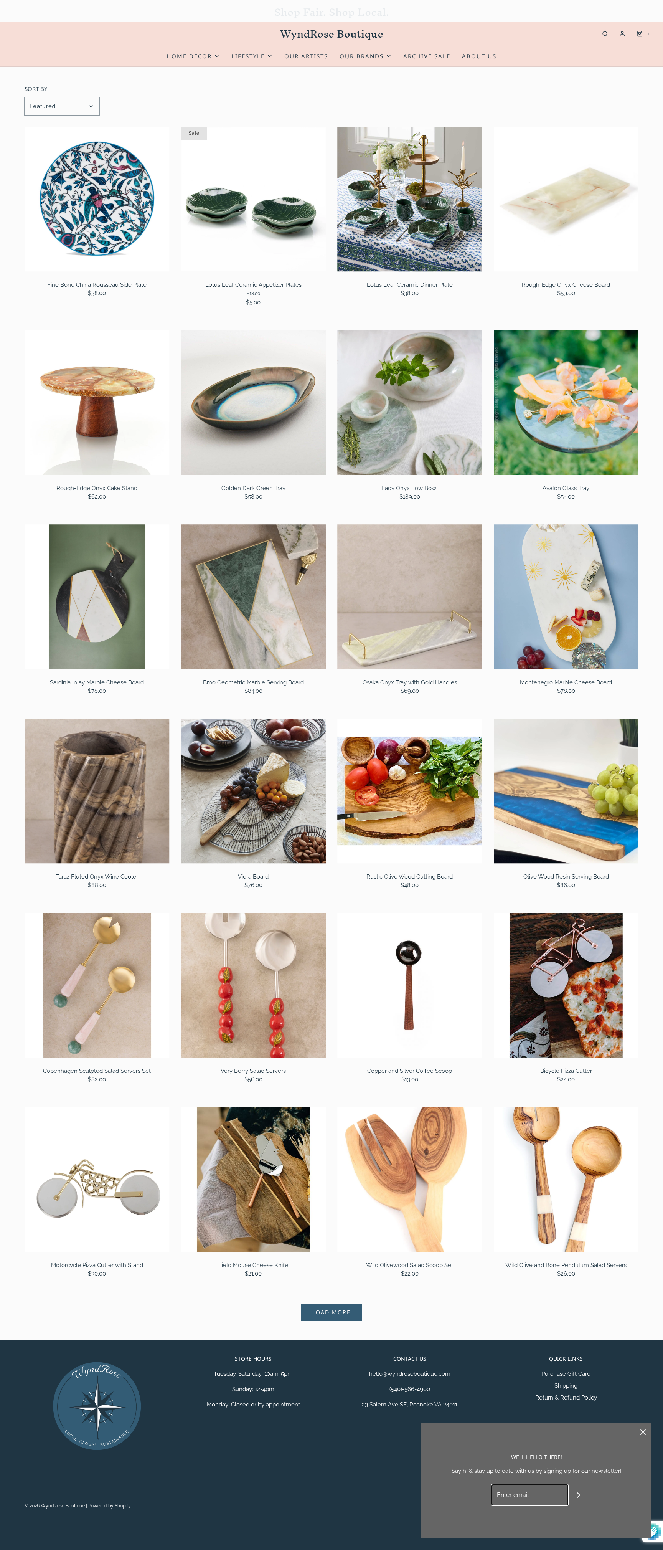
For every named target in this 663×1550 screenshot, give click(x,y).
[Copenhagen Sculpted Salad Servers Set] (97, 985)
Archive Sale (426, 56)
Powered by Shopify (109, 1506)
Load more (331, 1312)
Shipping (565, 1385)
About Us (479, 56)
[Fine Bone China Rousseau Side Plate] (97, 199)
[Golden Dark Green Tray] (253, 402)
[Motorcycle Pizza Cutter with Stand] (97, 1179)
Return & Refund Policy (566, 1397)
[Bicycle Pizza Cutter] (566, 985)
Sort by (36, 89)
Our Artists (306, 56)
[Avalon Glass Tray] (566, 402)
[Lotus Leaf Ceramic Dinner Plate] (409, 199)
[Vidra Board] (253, 791)
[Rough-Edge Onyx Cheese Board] (566, 199)
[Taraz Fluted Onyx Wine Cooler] (97, 791)
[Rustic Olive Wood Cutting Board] (409, 791)
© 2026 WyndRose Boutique (55, 1506)
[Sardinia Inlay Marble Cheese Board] (97, 596)
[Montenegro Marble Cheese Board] (566, 596)
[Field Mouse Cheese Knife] (253, 1179)
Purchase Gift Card (565, 1373)
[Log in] (622, 34)
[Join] (578, 1494)
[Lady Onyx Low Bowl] (409, 402)
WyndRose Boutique (331, 34)
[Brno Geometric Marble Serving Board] (253, 596)
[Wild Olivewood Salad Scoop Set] (409, 1179)
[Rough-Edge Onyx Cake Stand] (97, 402)
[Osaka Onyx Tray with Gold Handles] (409, 596)
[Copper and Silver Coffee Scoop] (409, 985)
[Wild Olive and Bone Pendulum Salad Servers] (566, 1179)
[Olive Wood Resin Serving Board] (566, 791)
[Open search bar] (605, 34)
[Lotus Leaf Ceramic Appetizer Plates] (253, 199)
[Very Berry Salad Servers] (253, 985)
